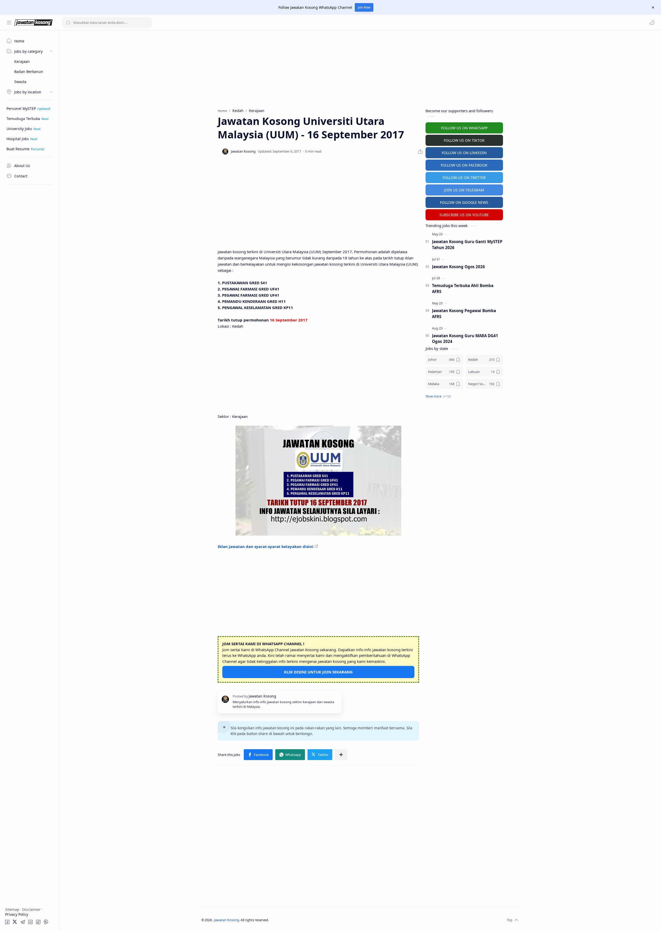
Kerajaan (22, 61)
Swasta (20, 81)
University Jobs (19, 128)
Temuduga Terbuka (23, 118)
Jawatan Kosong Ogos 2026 (458, 266)
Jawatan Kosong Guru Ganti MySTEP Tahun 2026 (467, 244)
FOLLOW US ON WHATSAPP (464, 127)
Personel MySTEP (21, 108)
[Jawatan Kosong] (318, 481)
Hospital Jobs (17, 138)
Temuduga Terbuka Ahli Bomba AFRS (462, 288)
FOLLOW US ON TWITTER (464, 177)
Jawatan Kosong (226, 920)
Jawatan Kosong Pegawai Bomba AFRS (464, 313)
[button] (652, 22)
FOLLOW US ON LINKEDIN (464, 152)
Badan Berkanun (28, 71)
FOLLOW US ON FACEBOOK (464, 165)
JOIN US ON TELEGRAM (464, 189)
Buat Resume (17, 148)
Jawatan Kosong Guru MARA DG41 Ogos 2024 (465, 338)
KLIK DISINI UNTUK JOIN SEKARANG (318, 671)
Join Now (364, 7)
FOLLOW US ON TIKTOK (464, 140)
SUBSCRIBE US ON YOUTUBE (464, 214)
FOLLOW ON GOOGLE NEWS (464, 202)
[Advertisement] (29, 265)
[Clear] (147, 22)
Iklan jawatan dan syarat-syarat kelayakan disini (265, 546)
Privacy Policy (16, 914)
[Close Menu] (653, 7)
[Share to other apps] (341, 754)
